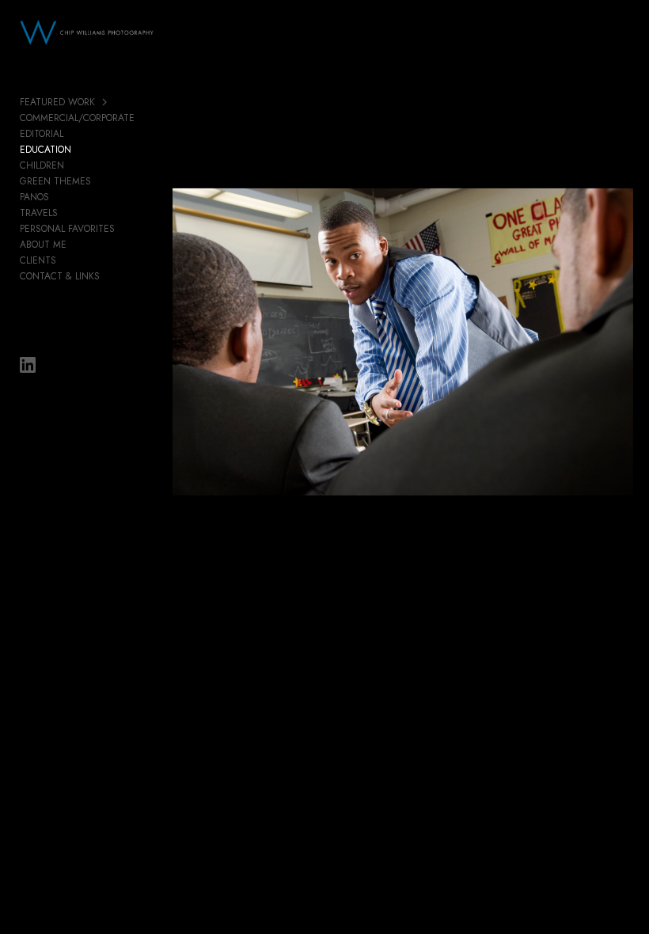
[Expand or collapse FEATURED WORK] (105, 102)
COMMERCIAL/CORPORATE (77, 118)
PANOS (34, 197)
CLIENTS (38, 260)
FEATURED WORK (57, 102)
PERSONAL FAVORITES (67, 229)
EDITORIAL (41, 134)
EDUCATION (45, 149)
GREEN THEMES (55, 181)
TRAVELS (39, 213)
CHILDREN (42, 165)
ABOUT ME (43, 244)
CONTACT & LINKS (60, 276)
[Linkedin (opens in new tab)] (28, 365)
